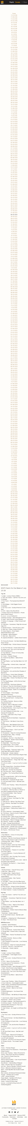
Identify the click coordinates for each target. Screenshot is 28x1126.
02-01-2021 (14, 174)
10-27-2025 (14, 526)
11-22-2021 (14, 229)
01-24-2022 (14, 241)
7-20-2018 (14, 38)
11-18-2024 (14, 452)
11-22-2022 (14, 307)
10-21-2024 (14, 444)
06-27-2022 (14, 279)
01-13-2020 (14, 117)
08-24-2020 (14, 153)
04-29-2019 (14, 74)
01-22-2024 (14, 387)
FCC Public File (12, 1123)
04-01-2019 (14, 66)
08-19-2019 (14, 93)
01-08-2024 (14, 383)
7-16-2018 (14, 39)
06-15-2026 (14, 566)
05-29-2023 (14, 349)
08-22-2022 (14, 290)
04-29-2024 (14, 410)
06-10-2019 (14, 79)
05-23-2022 (14, 273)
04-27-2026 (14, 552)
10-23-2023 (14, 378)
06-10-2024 (14, 416)
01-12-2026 (14, 531)
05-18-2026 (14, 558)
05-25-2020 (14, 144)
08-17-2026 (14, 583)
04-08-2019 (14, 68)
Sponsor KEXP (21, 1115)
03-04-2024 (14, 397)
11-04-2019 (14, 110)
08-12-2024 (14, 429)
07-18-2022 (14, 281)
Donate (17, 2)
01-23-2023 (14, 317)
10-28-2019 (14, 108)
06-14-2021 (14, 207)
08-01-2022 (14, 285)
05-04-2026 (14, 556)
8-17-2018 (14, 30)
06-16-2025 (14, 495)
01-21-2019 (14, 49)
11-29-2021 (14, 231)
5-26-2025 (14, 490)
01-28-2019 (14, 51)
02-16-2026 (14, 539)
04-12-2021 (14, 193)
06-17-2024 (14, 418)
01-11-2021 (14, 169)
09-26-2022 (14, 298)
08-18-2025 (14, 509)
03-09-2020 (14, 129)
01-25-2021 (14, 172)
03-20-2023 (14, 332)
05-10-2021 (14, 199)
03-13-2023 (14, 330)
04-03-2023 (14, 334)
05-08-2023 (14, 343)
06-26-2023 (14, 355)
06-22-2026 (14, 568)
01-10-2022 (14, 237)
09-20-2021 (14, 220)
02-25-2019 (14, 57)
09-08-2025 (14, 512)
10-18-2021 (14, 224)
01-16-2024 (14, 385)
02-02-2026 (14, 535)
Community (5, 1117)
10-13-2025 (14, 522)
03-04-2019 (14, 59)
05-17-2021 (14, 201)
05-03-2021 (14, 197)
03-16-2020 (14, 131)
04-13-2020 (14, 136)
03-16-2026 (14, 547)
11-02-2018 (14, 19)
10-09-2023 (14, 376)
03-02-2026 (14, 543)
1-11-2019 (14, 45)
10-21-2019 (14, 106)
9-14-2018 (14, 22)
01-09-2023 (14, 313)
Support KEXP (12, 1115)
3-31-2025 (14, 478)
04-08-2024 (14, 404)
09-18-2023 (14, 370)
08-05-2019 (14, 91)
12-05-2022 (14, 309)
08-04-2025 (14, 505)
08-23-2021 (14, 218)
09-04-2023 (14, 366)
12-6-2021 (14, 233)
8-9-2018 (14, 32)
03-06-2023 (14, 328)
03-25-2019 (14, 64)
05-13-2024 (14, 412)
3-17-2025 (14, 475)
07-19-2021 (14, 210)
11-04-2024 (14, 448)
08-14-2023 (14, 361)
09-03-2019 (14, 95)
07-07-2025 (14, 497)
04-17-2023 (14, 338)
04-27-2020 (14, 140)
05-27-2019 (14, 78)
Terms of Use (9, 1121)
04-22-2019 (14, 72)
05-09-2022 (14, 269)
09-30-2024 (14, 442)
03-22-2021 (14, 188)
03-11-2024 (14, 399)
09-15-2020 (14, 159)
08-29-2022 (14, 292)
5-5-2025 (14, 484)
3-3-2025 (14, 471)
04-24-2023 (14, 340)
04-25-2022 (14, 266)
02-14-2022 (14, 247)
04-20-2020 (14, 138)
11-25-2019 (14, 116)
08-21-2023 (14, 362)
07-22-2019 (14, 87)
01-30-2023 (14, 319)
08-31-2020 (14, 155)
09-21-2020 (14, 161)
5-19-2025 (14, 488)
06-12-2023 (14, 353)
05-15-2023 (14, 345)
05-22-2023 (14, 347)
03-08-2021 (14, 184)
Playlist (11, 2)
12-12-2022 (14, 311)
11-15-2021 (14, 228)
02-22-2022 (14, 248)
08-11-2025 (14, 507)
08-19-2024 (14, 431)
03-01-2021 (14, 182)
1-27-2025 (14, 461)
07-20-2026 (14, 575)
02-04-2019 (14, 47)
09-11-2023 (14, 368)
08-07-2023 (14, 359)
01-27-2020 (14, 119)
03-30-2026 (14, 550)
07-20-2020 (14, 150)
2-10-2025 (14, 465)
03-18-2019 (14, 62)
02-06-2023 (14, 321)
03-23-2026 (14, 549)
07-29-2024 (14, 425)
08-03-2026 (14, 579)
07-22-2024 (14, 423)
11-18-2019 (14, 114)
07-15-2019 (14, 85)
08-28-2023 (14, 364)
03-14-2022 (14, 254)
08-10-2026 (14, 581)
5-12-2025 (14, 486)
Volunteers (13, 1117)
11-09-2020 (14, 165)
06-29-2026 (14, 569)
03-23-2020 (14, 133)
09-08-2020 (14, 157)
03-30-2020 (14, 135)
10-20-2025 (14, 524)
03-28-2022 (14, 258)
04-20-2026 (14, 554)
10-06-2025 (14, 520)
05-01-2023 (14, 342)
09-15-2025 (14, 514)
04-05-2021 (14, 191)
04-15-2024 (14, 406)
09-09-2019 (14, 97)
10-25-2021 (14, 226)
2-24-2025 (14, 469)
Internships (20, 1117)
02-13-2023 (14, 323)
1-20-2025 (14, 459)
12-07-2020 (14, 167)
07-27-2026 (14, 577)
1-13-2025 (14, 457)
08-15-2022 (14, 288)
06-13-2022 (14, 275)
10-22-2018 (14, 21)
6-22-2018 (14, 43)
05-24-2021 (14, 203)
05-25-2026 (14, 560)
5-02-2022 (14, 268)
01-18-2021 (14, 171)
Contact (14, 1118)
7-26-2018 (14, 36)
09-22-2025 (14, 516)
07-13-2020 (14, 148)
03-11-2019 (14, 60)
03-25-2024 (14, 400)
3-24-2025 (14, 476)
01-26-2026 (14, 533)
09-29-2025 (14, 518)
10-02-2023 (14, 374)
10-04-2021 (14, 222)
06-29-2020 (14, 146)
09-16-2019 (14, 98)
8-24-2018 (14, 28)
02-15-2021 (14, 178)
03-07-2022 (14, 252)
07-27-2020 (14, 152)
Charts (14, 13)
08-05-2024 (14, 427)
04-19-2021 (14, 195)
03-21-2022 (14, 256)
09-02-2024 (14, 435)
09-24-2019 (14, 100)
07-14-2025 (14, 499)
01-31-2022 (14, 243)
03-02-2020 (14, 127)
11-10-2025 (14, 530)
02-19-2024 (14, 393)
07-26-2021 (14, 212)
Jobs (25, 1117)
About (5, 1115)
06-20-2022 (14, 277)
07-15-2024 (14, 421)
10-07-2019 (14, 104)
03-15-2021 (14, 186)
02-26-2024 (14, 395)
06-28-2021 (14, 209)
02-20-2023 (14, 324)
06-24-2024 (14, 419)
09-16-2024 (14, 438)
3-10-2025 (14, 473)
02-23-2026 (14, 541)
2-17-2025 (14, 467)
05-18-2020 (14, 142)
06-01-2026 (14, 562)
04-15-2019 (14, 70)
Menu (25, 2)
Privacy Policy (19, 1121)
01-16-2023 (14, 315)
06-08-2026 (14, 564)
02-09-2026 (14, 537)
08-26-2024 (14, 433)
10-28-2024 (14, 446)
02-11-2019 (14, 53)
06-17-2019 (14, 81)
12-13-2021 (14, 235)
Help (19, 1123)
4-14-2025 (14, 480)
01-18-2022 (14, 239)
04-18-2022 (14, 264)
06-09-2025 (14, 494)
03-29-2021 (14, 190)
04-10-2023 (14, 336)
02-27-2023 (14, 326)
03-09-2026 (14, 545)
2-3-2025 (14, 463)
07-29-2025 (14, 503)
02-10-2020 (14, 123)
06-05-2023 (14, 351)
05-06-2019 (14, 76)
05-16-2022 (14, 271)
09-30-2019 (14, 102)
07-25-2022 (14, 283)
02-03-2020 (14, 121)
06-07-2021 (14, 205)
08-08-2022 (14, 286)
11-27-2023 (14, 381)
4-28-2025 (14, 482)
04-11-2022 (14, 262)
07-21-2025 (14, 501)
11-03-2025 (14, 528)
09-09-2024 (14, 437)
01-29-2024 (14, 389)
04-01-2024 (14, 402)
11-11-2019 (14, 112)
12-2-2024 (14, 454)
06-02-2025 (14, 492)
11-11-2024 (14, 450)
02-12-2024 (14, 391)
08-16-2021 (14, 216)
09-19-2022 (14, 296)
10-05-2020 (14, 163)
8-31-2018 (14, 26)
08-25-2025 (14, 511)
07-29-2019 (14, 89)
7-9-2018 (14, 41)
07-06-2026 (14, 571)
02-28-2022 (14, 250)
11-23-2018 (14, 15)
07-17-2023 (14, 357)
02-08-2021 (14, 176)
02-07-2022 (14, 245)
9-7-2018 (14, 24)
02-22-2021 (14, 180)
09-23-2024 (14, 440)
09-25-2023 (14, 372)
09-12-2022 (14, 294)
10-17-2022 (14, 304)
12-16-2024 (14, 456)
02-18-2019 (14, 55)
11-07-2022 (14, 305)
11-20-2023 (14, 380)
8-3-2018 (14, 34)
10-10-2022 (14, 302)
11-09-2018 (14, 17)
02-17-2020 (14, 125)
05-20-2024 (14, 414)
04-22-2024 (14, 408)
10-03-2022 (14, 300)
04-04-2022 (14, 260)
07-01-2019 (14, 83)
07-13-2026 (14, 573)
